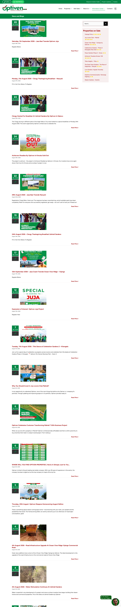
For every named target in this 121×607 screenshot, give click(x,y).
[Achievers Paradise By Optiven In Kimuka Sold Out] (33, 143)
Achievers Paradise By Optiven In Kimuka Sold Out (30, 155)
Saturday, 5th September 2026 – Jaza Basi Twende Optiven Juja (35, 41)
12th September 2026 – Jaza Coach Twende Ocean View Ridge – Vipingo (38, 272)
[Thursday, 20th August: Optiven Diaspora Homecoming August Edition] (33, 491)
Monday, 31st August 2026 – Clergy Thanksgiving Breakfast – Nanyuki (37, 79)
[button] (115, 9)
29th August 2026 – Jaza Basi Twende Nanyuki (29, 195)
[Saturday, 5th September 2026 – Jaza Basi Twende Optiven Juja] (33, 28)
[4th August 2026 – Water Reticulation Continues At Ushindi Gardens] (33, 574)
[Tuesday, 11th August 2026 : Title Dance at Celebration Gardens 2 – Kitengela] (33, 334)
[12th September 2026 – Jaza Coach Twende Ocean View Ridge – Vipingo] (33, 259)
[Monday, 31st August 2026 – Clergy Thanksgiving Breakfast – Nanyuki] (33, 66)
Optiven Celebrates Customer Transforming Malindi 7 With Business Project (39, 425)
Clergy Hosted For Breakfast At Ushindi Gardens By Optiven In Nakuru (37, 116)
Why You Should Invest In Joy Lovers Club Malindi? (30, 386)
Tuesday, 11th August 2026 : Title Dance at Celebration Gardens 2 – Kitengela (40, 346)
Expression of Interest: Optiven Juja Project (28, 309)
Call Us (7, 1)
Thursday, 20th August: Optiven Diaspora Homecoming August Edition (37, 504)
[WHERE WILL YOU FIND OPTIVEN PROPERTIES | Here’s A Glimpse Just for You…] (33, 452)
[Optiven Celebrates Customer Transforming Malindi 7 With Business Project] (33, 412)
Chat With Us (19, 1)
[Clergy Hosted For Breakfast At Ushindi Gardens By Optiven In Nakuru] (33, 103)
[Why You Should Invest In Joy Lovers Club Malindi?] (33, 373)
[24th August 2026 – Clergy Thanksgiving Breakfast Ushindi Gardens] (33, 221)
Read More (74, 51)
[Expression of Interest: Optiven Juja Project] (33, 296)
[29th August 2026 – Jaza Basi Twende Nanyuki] (33, 182)
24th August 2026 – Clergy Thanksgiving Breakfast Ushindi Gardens (36, 234)
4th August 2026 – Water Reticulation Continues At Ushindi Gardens (37, 587)
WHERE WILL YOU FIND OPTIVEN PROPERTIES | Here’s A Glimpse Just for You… (41, 465)
